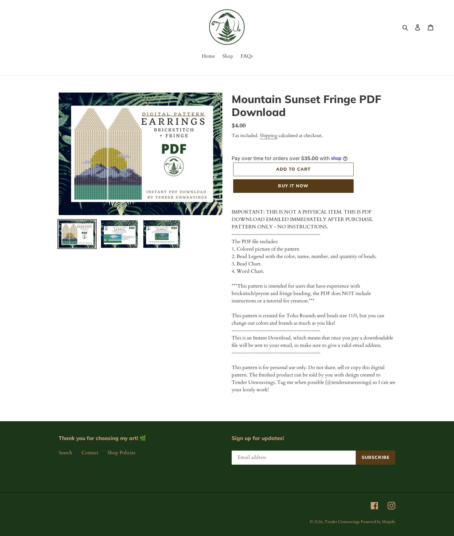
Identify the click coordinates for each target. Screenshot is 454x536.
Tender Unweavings (342, 522)
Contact (90, 452)
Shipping (268, 135)
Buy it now (293, 186)
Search (65, 452)
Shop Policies (121, 452)
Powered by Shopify (378, 522)
